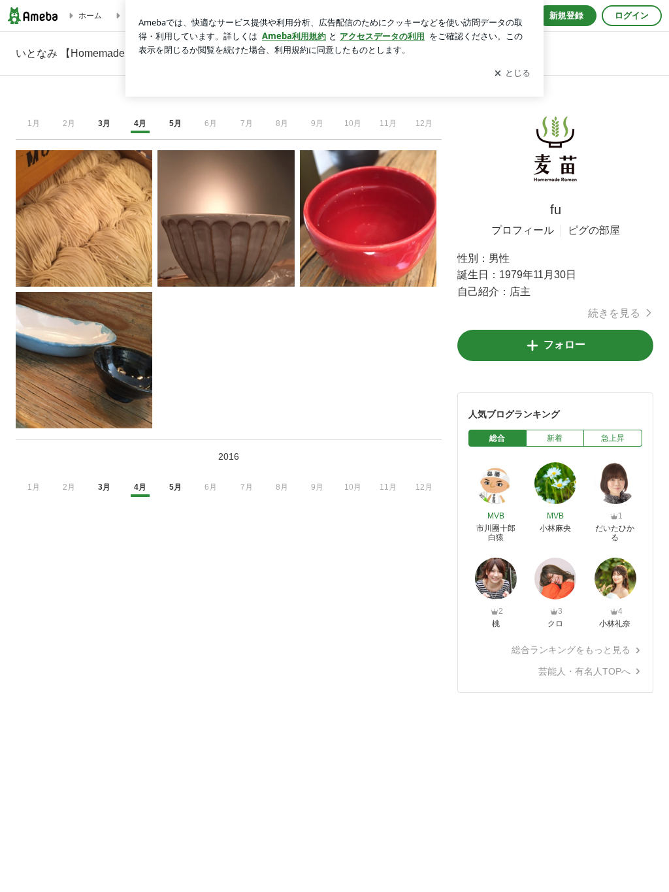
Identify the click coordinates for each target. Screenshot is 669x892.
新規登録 (566, 15)
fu (555, 209)
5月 (175, 123)
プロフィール (522, 230)
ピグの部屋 (594, 230)
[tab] (497, 438)
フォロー (564, 344)
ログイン (632, 15)
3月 (104, 123)
